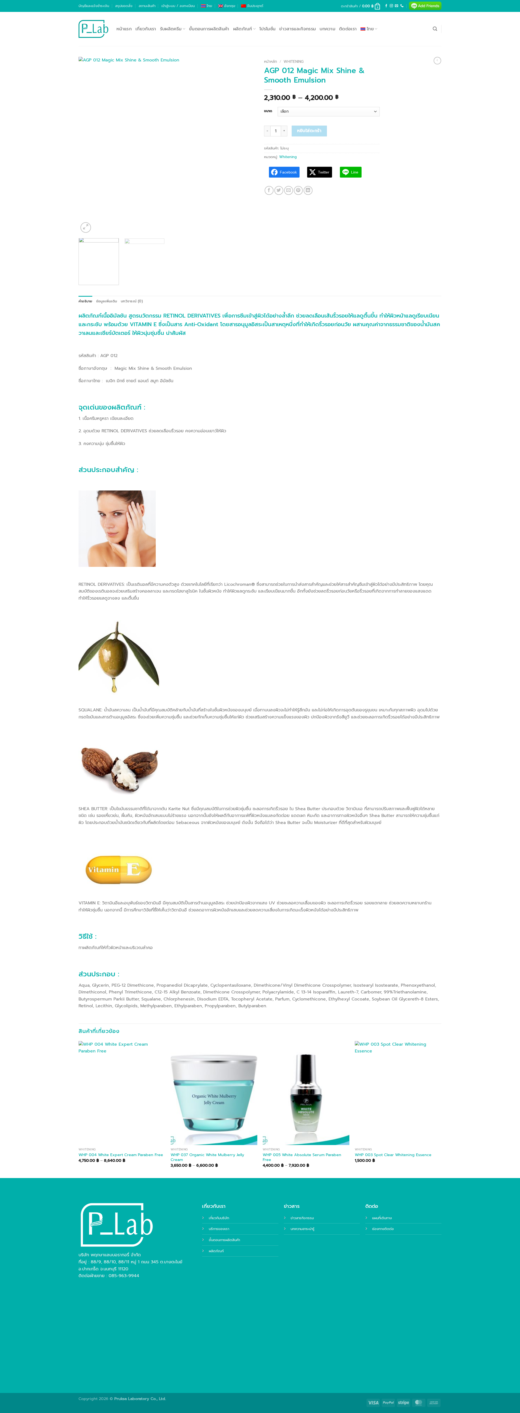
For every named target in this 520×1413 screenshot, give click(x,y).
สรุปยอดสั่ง (123, 5)
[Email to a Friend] (288, 190)
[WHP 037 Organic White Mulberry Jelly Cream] (214, 1093)
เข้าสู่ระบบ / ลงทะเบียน (178, 5)
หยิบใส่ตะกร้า (309, 130)
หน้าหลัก (270, 61)
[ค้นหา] (435, 29)
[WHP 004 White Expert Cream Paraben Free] (122, 1093)
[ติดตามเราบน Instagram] (391, 6)
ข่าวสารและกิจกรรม (297, 29)
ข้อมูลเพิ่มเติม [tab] (106, 301)
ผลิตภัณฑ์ (242, 29)
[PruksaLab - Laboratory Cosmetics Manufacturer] (93, 29)
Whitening (294, 61)
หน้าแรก (124, 29)
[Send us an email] (396, 6)
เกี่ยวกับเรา (145, 29)
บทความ (327, 29)
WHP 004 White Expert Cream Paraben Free (121, 1154)
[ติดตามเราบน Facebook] (386, 6)
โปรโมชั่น (267, 29)
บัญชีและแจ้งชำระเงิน (94, 5)
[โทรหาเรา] (402, 6)
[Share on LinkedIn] (308, 190)
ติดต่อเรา (348, 29)
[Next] (246, 145)
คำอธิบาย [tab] (85, 301)
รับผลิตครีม (171, 29)
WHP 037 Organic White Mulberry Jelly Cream (207, 1157)
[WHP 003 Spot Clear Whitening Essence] (398, 1093)
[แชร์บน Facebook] (269, 190)
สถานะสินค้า (147, 5)
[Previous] (89, 145)
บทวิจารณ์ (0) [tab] (132, 301)
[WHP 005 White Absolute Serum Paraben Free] (306, 1093)
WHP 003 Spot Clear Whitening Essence (393, 1154)
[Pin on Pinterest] (298, 190)
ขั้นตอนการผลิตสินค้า (209, 29)
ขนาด (268, 111)
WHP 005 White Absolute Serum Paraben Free (302, 1157)
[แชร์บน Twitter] (278, 190)
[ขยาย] (85, 227)
